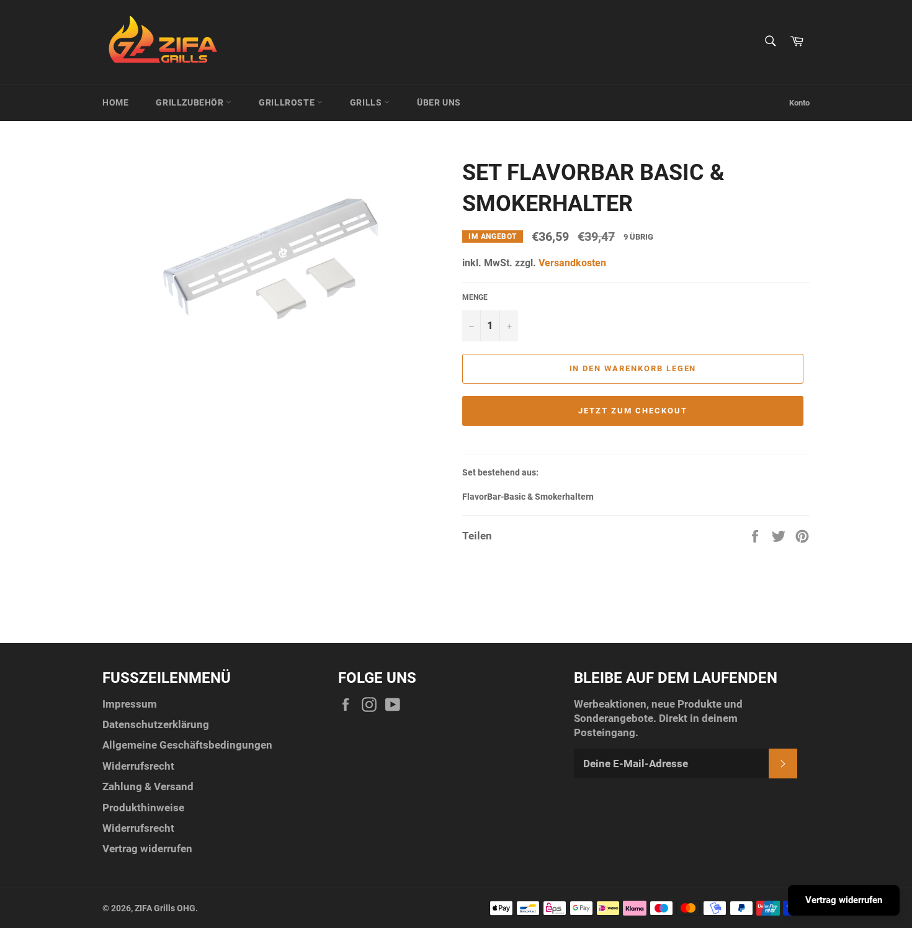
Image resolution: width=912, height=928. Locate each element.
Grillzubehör (191, 102)
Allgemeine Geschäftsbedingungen (187, 745)
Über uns (439, 102)
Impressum (129, 704)
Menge (475, 297)
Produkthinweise (143, 807)
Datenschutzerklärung (155, 724)
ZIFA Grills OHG (165, 908)
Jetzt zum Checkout (632, 410)
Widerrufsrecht (138, 766)
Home (115, 102)
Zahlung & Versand (148, 786)
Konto (799, 102)
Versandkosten (572, 263)
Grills (367, 102)
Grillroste (288, 102)
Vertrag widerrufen (147, 848)
